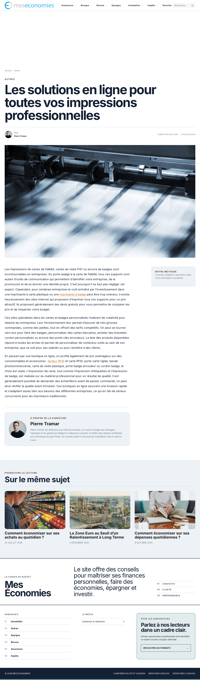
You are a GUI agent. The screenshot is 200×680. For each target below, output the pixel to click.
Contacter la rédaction (103, 621)
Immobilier (134, 5)
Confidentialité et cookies (129, 673)
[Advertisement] (100, 34)
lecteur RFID (56, 361)
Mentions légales (158, 673)
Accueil (8, 70)
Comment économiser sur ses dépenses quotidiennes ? (162, 535)
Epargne (116, 5)
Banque (85, 5)
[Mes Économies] (29, 5)
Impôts (151, 5)
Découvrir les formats (166, 648)
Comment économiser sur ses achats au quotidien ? (32, 535)
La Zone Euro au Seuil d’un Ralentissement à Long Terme (97, 535)
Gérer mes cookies (183, 673)
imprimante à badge (73, 294)
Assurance (67, 5)
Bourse (100, 5)
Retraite (167, 5)
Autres (17, 70)
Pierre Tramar (44, 423)
